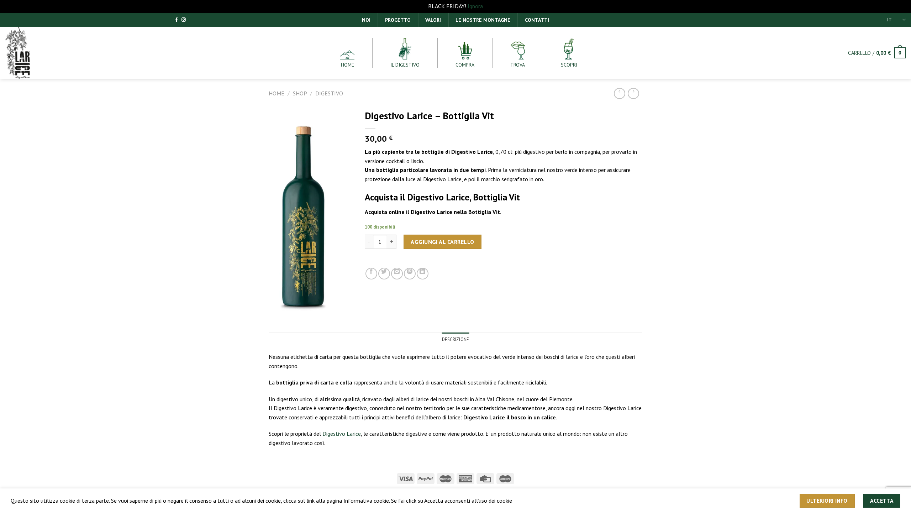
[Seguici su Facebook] (176, 19)
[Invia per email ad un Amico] (397, 273)
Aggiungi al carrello (442, 241)
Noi (366, 20)
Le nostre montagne (483, 20)
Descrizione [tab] (455, 339)
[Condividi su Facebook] (371, 273)
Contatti (537, 20)
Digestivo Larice (341, 433)
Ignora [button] (475, 6)
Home (276, 93)
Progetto (398, 20)
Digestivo (329, 93)
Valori (433, 20)
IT (889, 20)
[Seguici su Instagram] (183, 19)
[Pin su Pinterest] (410, 273)
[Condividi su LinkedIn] (422, 273)
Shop (300, 93)
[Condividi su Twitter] (384, 273)
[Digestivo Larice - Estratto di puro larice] (32, 53)
